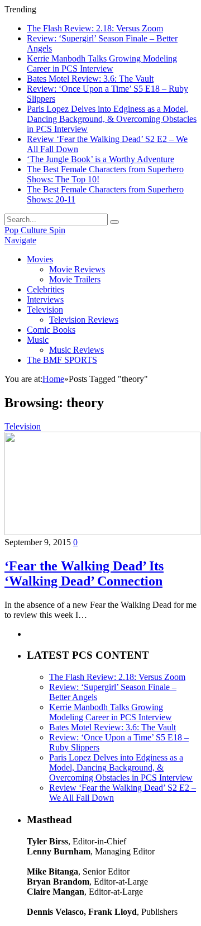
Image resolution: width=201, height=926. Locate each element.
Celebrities (45, 289)
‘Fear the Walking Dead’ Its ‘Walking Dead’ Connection (84, 573)
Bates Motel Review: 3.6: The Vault (90, 78)
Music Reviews (76, 350)
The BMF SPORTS (62, 360)
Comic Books (51, 329)
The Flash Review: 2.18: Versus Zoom (95, 28)
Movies (40, 259)
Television (45, 309)
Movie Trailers (74, 279)
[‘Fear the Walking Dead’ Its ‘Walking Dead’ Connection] (102, 532)
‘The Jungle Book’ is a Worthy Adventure (100, 159)
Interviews (45, 299)
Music (38, 339)
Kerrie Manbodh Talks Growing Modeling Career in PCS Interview (102, 63)
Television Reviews (83, 319)
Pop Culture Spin (34, 230)
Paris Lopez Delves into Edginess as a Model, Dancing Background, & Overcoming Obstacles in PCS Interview (112, 119)
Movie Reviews (77, 269)
